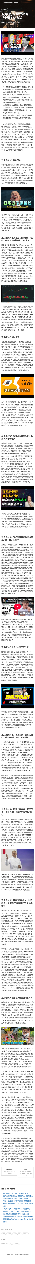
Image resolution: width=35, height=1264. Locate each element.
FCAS (3, 1244)
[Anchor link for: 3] (31, 647)
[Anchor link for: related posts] (16, 1188)
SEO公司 (18, 1244)
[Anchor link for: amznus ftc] (7, 906)
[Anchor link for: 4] (29, 737)
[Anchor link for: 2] (20, 337)
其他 (14, 1233)
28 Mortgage (10, 1244)
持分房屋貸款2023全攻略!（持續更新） (16, 1214)
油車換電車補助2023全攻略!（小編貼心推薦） (18, 1216)
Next (26, 1172)
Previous (9, 1171)
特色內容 (5, 9)
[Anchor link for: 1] (22, 160)
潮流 (4, 1233)
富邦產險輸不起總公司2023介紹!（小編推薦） (18, 1196)
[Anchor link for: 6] (33, 997)
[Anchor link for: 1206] (30, 240)
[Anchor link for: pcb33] (20, 540)
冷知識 (9, 1233)
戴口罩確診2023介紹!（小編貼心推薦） (16, 1193)
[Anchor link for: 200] (17, 438)
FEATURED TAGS (6, 1229)
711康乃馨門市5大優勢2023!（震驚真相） (17, 1209)
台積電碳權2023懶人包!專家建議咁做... (16, 1198)
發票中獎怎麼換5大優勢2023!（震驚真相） (17, 1201)
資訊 (19, 1233)
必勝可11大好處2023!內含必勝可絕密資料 (17, 1211)
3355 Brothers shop (9, 3)
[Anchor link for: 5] (4, 814)
